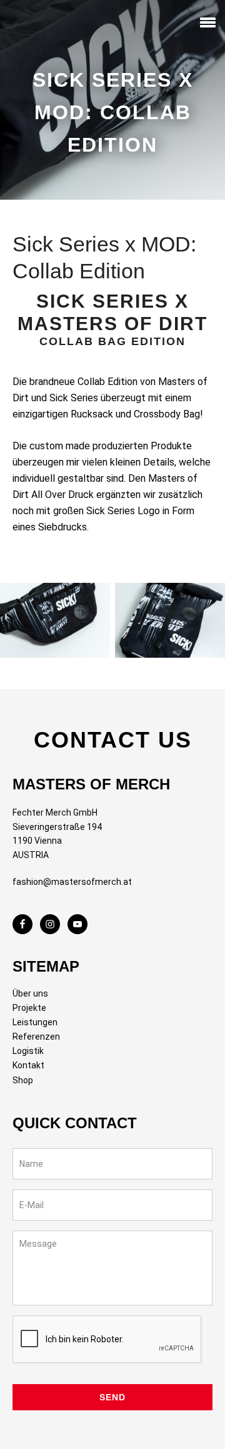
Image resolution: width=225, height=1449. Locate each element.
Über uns (30, 993)
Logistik (28, 1051)
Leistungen (35, 1022)
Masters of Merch (34, 24)
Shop (22, 1080)
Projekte (29, 1008)
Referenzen (36, 1037)
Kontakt (28, 1065)
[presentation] (107, 1339)
